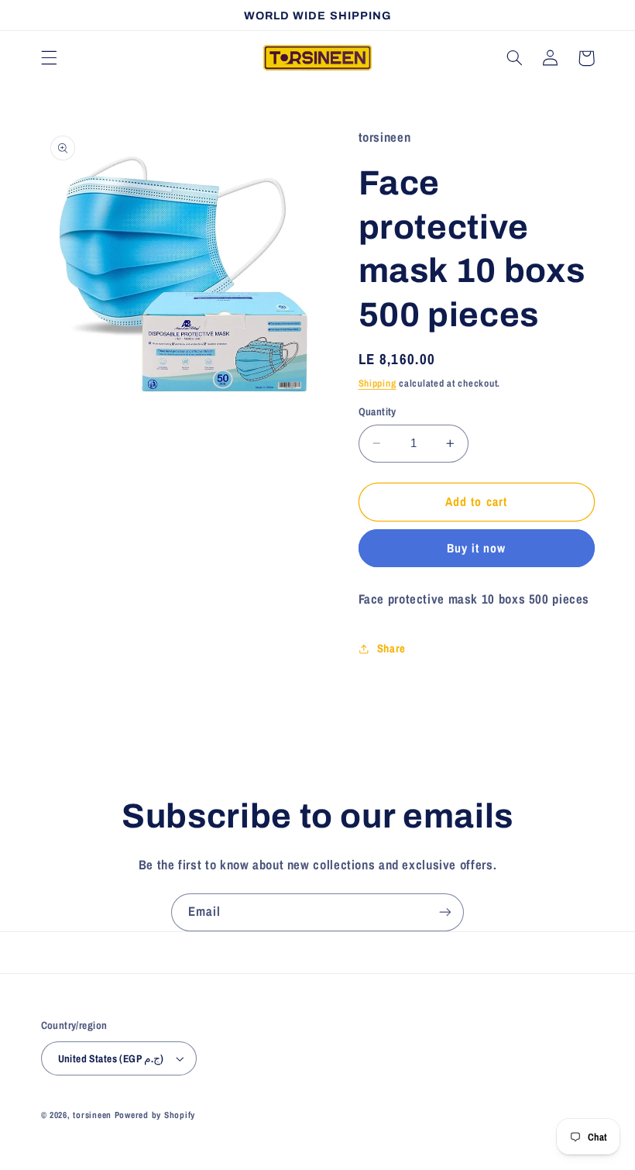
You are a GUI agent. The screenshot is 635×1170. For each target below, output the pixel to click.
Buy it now (476, 548)
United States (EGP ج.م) (111, 1058)
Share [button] (391, 648)
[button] (49, 58)
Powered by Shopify (155, 1115)
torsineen (93, 1115)
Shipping (377, 383)
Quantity (377, 411)
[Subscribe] (445, 912)
